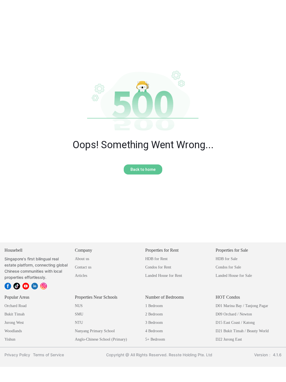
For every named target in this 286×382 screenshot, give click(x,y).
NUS (79, 306)
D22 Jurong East (229, 339)
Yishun (9, 339)
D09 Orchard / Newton (234, 314)
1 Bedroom (154, 306)
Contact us (83, 267)
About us (82, 259)
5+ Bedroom (155, 339)
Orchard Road (15, 306)
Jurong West (14, 322)
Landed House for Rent (163, 275)
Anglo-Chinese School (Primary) (101, 339)
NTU (79, 322)
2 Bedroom (154, 314)
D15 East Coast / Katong (235, 322)
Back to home (143, 169)
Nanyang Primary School (95, 331)
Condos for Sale (228, 267)
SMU (79, 314)
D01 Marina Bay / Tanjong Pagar (242, 306)
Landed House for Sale (234, 275)
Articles (81, 275)
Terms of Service (48, 354)
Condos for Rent (158, 267)
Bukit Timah (14, 314)
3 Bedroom (154, 322)
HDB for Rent (156, 259)
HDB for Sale (226, 259)
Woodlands (13, 331)
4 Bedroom (154, 331)
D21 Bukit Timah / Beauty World (242, 331)
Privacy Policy (17, 354)
